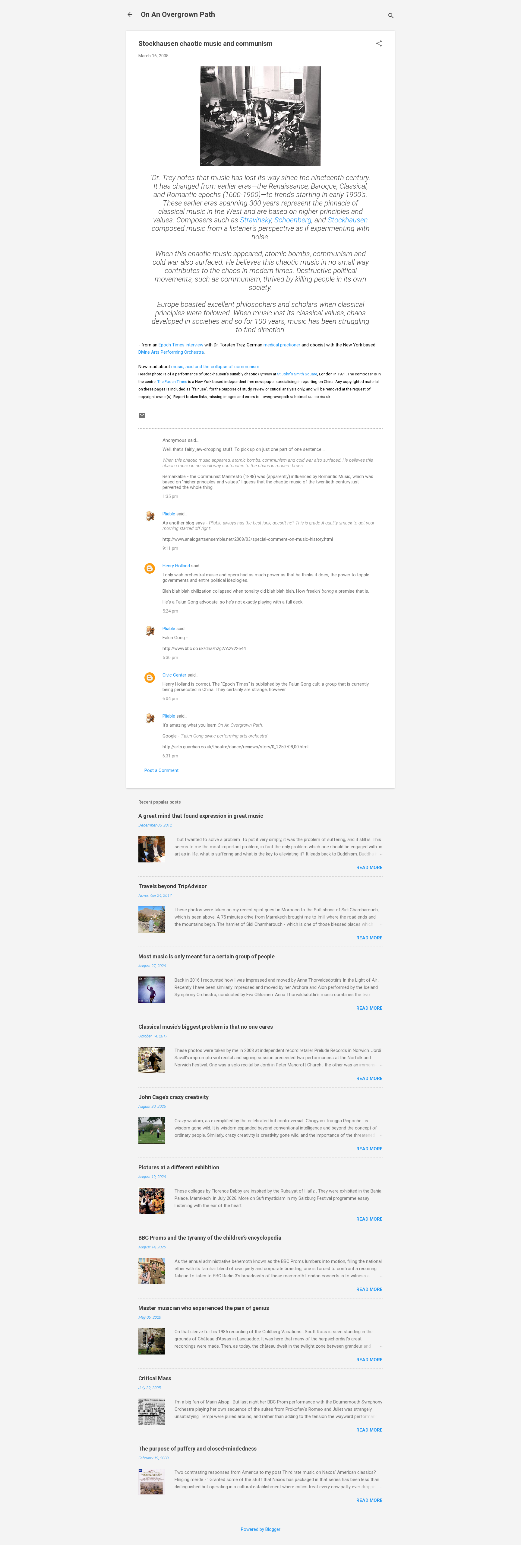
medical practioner (282, 345)
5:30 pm (170, 657)
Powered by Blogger (260, 1529)
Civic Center (174, 675)
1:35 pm (170, 496)
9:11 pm (170, 548)
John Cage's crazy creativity (173, 1097)
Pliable (169, 514)
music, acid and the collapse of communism (215, 366)
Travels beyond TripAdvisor (172, 886)
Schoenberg (292, 220)
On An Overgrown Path (178, 14)
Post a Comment (161, 770)
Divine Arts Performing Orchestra (171, 352)
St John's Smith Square (297, 374)
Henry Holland (176, 566)
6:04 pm (170, 698)
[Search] (391, 16)
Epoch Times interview (181, 345)
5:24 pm (170, 611)
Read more (369, 867)
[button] (379, 44)
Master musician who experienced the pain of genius (203, 1308)
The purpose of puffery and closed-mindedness (197, 1448)
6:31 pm (170, 756)
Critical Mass (154, 1378)
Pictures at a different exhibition (178, 1167)
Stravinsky (255, 220)
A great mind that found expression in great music (200, 816)
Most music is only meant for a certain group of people (206, 956)
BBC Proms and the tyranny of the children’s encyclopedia (209, 1237)
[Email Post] (142, 417)
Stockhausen (348, 220)
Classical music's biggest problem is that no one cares (205, 1027)
